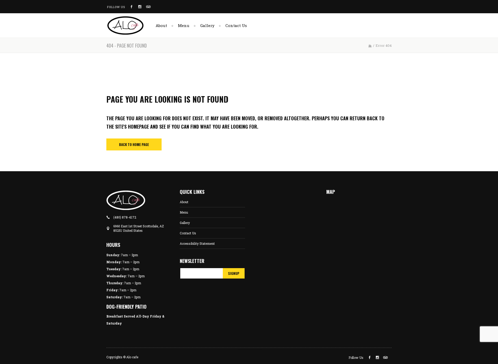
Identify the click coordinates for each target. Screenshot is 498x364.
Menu (184, 212)
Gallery (185, 223)
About (184, 202)
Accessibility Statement (197, 243)
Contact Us (188, 233)
